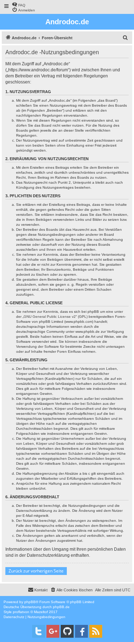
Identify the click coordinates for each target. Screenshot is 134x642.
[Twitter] (38, 631)
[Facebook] (81, 631)
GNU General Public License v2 (50, 317)
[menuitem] (18, 4)
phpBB (30, 602)
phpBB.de (61, 607)
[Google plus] (52, 631)
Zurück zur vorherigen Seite (36, 571)
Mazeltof (41, 612)
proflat (18, 612)
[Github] (67, 631)
